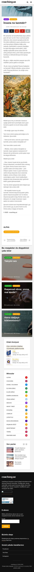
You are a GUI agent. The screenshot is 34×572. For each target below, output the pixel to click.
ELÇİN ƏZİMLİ (8, 257)
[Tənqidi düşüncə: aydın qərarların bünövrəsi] (10, 449)
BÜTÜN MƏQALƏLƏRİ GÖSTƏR (11, 231)
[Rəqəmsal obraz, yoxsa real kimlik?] (17, 295)
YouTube (5, 552)
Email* (3, 518)
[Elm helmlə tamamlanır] (10, 463)
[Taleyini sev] (17, 267)
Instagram (6, 556)
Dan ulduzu (15, 359)
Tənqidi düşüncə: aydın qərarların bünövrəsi (20, 449)
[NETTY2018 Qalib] (7, 493)
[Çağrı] (10, 353)
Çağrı (14, 351)
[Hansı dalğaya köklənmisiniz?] (17, 323)
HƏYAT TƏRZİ (13, 19)
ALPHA (8, 26)
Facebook (6, 549)
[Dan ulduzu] (9, 361)
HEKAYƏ (6, 19)
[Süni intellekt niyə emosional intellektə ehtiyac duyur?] (10, 456)
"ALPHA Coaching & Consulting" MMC (23, 566)
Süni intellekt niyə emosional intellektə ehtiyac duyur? (21, 456)
